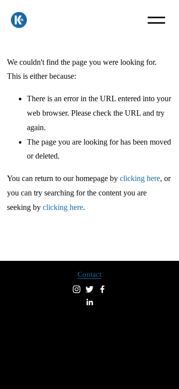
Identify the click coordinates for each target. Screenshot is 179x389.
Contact (89, 274)
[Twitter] (89, 289)
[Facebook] (102, 289)
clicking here (140, 178)
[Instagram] (77, 289)
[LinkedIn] (89, 302)
